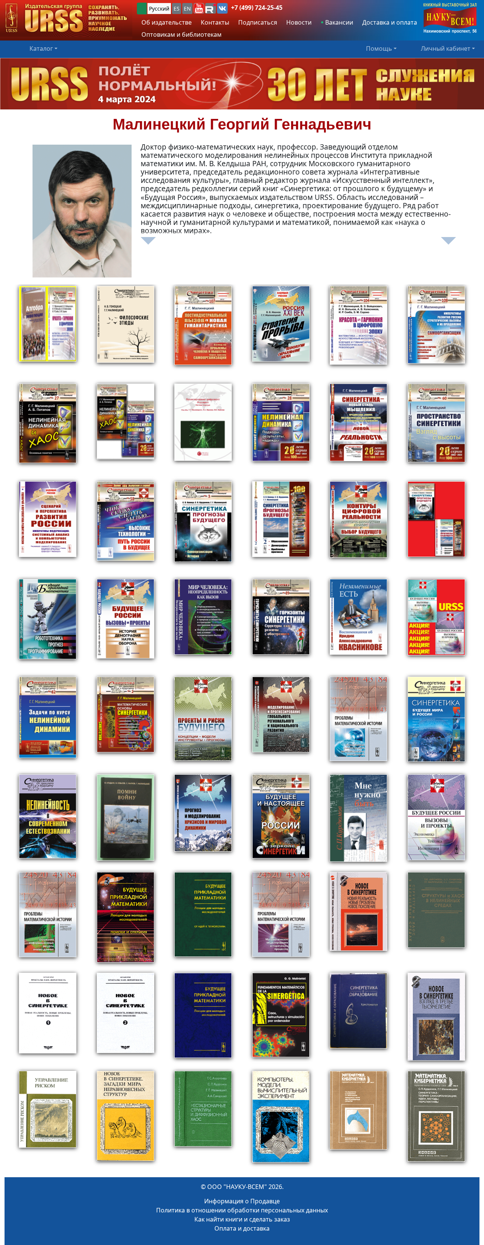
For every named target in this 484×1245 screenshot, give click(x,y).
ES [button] (177, 8)
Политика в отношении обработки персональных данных (242, 1210)
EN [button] (187, 8)
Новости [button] (299, 22)
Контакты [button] (215, 22)
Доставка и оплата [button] (389, 22)
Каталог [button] (41, 48)
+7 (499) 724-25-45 (256, 7)
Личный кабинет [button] (445, 48)
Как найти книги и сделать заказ (242, 1219)
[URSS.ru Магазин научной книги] (66, 18)
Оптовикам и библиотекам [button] (181, 34)
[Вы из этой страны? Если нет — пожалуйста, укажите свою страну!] (142, 8)
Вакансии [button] (338, 22)
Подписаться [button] (257, 22)
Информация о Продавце (242, 1201)
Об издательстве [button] (166, 22)
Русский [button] (159, 8)
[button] (199, 8)
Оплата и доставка (242, 1228)
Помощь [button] (379, 48)
